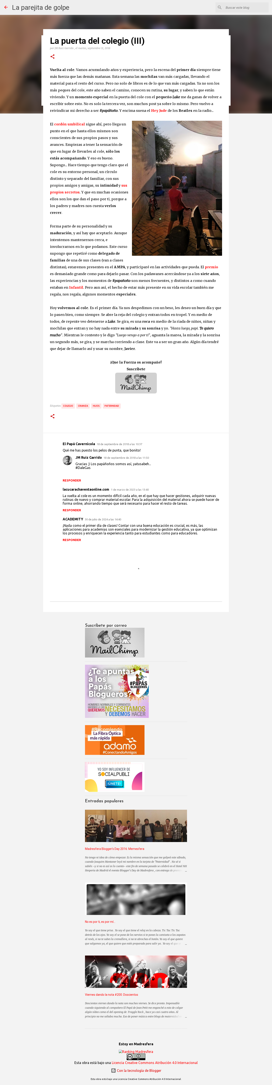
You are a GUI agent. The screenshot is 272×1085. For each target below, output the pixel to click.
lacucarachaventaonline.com (86, 489)
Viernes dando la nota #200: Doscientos (111, 994)
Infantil (76, 287)
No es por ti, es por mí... (100, 921)
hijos (96, 406)
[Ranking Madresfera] (136, 1052)
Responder (72, 480)
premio (211, 267)
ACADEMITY (73, 519)
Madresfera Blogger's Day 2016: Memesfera (114, 849)
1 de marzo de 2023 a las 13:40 (130, 489)
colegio (68, 406)
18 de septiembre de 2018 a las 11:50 (126, 457)
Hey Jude (159, 110)
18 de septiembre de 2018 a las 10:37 (119, 444)
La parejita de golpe (40, 7)
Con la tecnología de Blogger (138, 1070)
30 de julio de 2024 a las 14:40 (103, 519)
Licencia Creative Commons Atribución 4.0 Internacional (155, 1063)
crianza (83, 406)
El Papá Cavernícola (79, 444)
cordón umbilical (69, 124)
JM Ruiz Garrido (88, 457)
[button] (52, 57)
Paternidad (112, 406)
